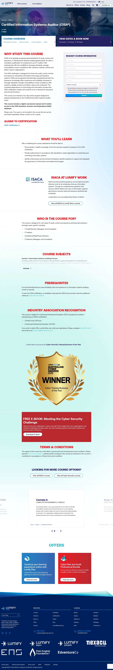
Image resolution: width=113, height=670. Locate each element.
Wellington (96, 622)
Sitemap (55, 664)
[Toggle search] (93, 5)
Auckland (95, 619)
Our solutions (37, 4)
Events (82, 5)
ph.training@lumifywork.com (42, 330)
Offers (76, 5)
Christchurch (96, 625)
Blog (88, 5)
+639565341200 (91, 1)
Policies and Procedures (18, 664)
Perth (75, 625)
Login (102, 1)
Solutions (35, 616)
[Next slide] (54, 42)
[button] (28, 41)
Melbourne (77, 619)
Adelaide (95, 616)
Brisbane (76, 622)
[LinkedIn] (2, 633)
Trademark (47, 664)
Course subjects (36, 42)
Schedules (55, 612)
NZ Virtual (79, 42)
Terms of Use (31, 664)
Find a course (22, 4)
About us (69, 5)
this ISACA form (85, 328)
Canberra (95, 612)
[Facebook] (6, 633)
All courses (62, 42)
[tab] (54, 531)
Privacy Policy (5, 664)
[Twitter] (10, 633)
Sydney (76, 616)
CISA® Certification (11, 125)
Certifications (56, 616)
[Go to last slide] (52, 531)
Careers (35, 625)
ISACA (10, 20)
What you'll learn (24, 42)
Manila (75, 612)
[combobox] (2, 615)
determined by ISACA (36, 295)
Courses (3, 20)
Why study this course (10, 42)
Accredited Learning (58, 625)
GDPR (39, 664)
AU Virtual (71, 42)
